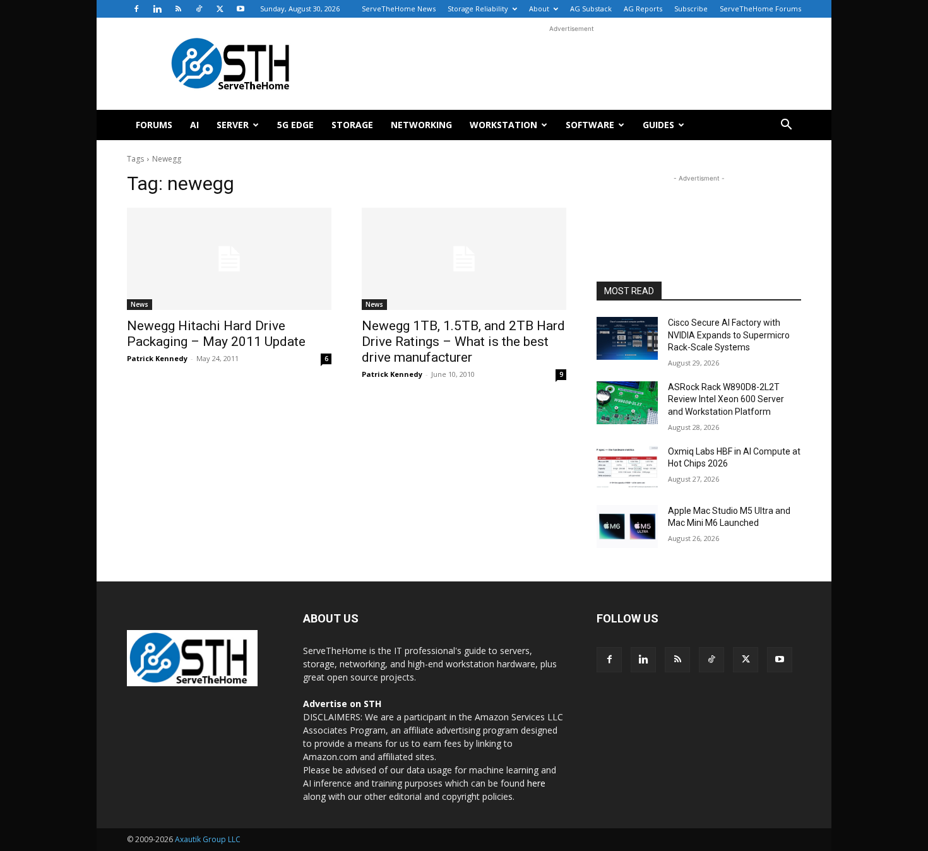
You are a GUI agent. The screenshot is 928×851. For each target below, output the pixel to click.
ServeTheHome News (399, 8)
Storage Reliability (478, 8)
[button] (786, 126)
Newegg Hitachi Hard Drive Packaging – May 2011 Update (216, 333)
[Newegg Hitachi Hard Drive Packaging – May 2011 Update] (229, 259)
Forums (154, 125)
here (536, 783)
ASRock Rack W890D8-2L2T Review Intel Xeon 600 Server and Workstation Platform (726, 399)
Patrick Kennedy (157, 358)
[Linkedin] (157, 9)
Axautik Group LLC (208, 839)
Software (590, 125)
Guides (658, 125)
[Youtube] (240, 9)
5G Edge (295, 125)
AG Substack (591, 8)
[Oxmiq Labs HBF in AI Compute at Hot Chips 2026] (627, 467)
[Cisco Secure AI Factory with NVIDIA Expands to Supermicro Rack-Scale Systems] (627, 338)
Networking (421, 125)
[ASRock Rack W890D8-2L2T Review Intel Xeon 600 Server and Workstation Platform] (627, 402)
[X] (219, 9)
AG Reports (643, 8)
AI (194, 125)
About (539, 8)
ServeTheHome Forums (760, 8)
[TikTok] (198, 9)
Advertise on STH (342, 704)
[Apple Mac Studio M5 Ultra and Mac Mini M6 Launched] (627, 526)
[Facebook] (136, 9)
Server (233, 125)
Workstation (503, 125)
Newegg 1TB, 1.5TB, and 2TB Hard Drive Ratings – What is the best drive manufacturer (463, 341)
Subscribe (691, 8)
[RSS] (178, 9)
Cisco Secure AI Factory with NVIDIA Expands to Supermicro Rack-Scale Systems (729, 335)
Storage (352, 125)
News (139, 304)
